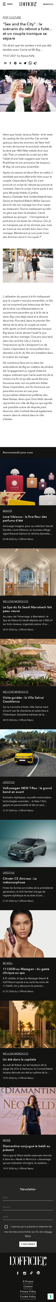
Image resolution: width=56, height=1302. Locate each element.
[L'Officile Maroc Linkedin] (38, 1273)
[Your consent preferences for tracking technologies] (51, 1296)
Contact (28, 1286)
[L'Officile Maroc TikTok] (31, 1273)
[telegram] (35, 64)
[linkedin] (20, 64)
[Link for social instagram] (24, 1273)
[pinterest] (15, 64)
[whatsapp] (30, 64)
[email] (5, 64)
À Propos (28, 1281)
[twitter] (25, 64)
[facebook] (10, 64)
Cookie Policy (28, 1296)
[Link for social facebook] (17, 1273)
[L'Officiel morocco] (28, 4)
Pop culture (12, 17)
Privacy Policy (28, 1291)
